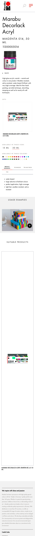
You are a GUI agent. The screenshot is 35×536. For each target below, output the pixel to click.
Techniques (17, 167)
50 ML (16, 148)
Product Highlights (7, 167)
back (7, 73)
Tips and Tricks (28, 167)
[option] (17, 120)
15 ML (6, 148)
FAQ (7, 172)
